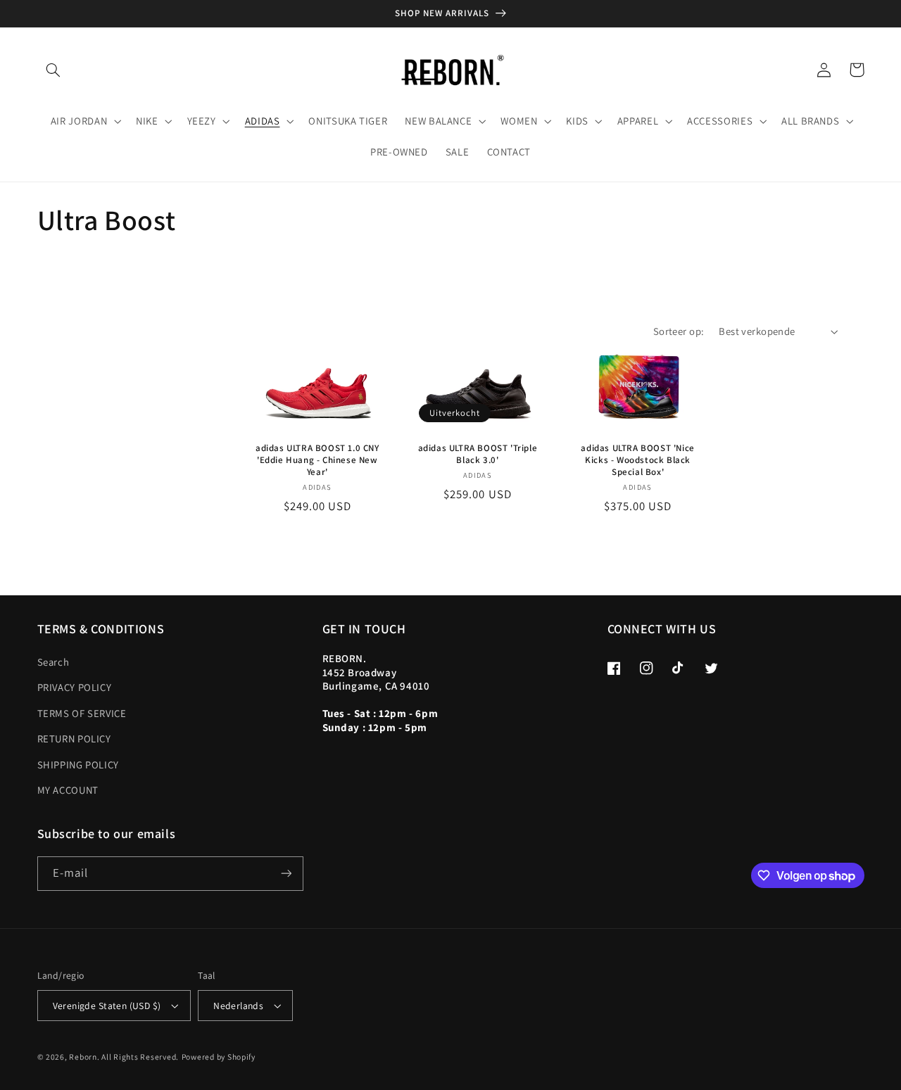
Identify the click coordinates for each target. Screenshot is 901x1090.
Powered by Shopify (219, 1056)
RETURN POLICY (74, 738)
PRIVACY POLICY (74, 687)
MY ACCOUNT (68, 790)
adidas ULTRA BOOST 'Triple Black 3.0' (478, 454)
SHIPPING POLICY (78, 764)
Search (53, 661)
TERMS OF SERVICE (82, 713)
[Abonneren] (286, 873)
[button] (53, 69)
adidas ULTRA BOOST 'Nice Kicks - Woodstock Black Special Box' (637, 460)
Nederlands (238, 1005)
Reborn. (84, 1056)
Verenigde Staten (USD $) (107, 1005)
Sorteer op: (679, 331)
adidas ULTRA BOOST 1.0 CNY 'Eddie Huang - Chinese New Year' (317, 460)
